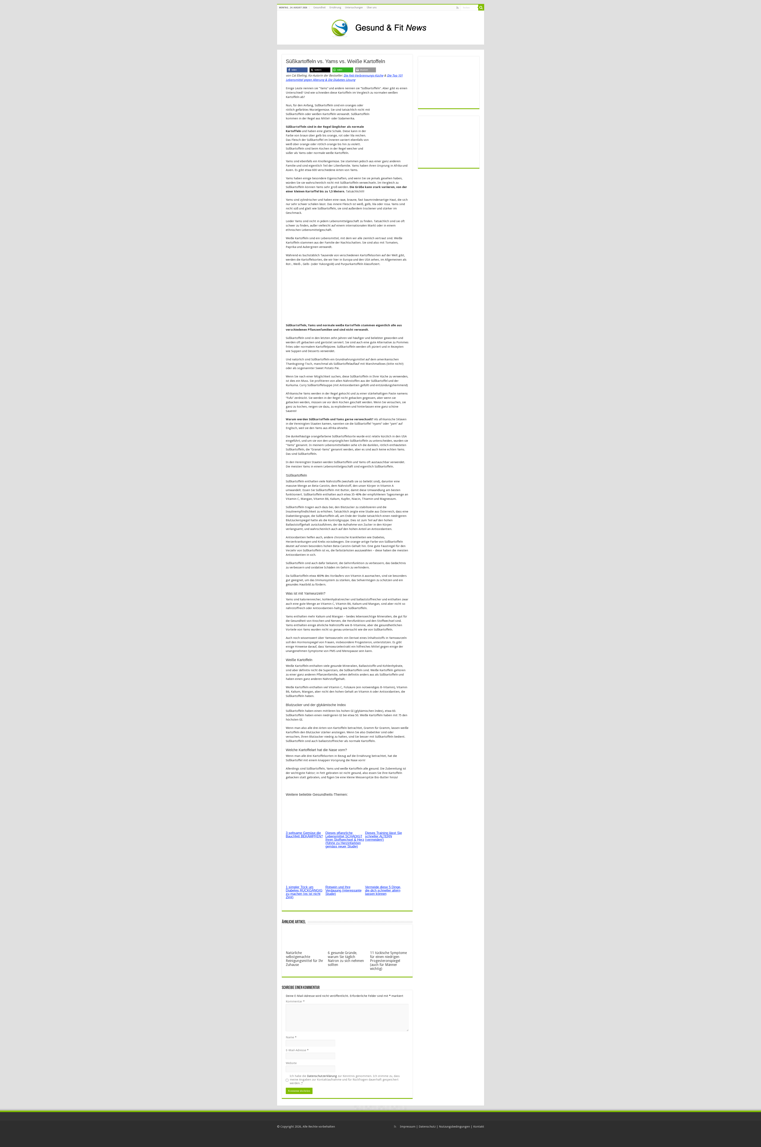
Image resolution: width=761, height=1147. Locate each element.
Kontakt (478, 1126)
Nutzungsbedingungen (454, 1126)
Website (291, 1063)
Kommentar (295, 1001)
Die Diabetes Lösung (341, 80)
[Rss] (457, 7)
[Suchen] (481, 8)
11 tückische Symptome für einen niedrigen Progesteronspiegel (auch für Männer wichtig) (388, 961)
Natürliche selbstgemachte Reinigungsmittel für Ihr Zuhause (304, 959)
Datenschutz (427, 1126)
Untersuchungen (354, 7)
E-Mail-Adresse (297, 1050)
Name (291, 1037)
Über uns (372, 7)
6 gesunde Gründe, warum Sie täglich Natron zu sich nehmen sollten (346, 959)
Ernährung (335, 7)
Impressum (407, 1126)
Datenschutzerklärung (322, 1076)
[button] (297, 69)
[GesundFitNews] (380, 27)
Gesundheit (319, 7)
